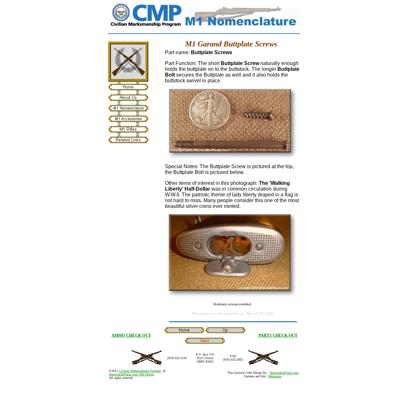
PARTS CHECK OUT (278, 335)
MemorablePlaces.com (284, 372)
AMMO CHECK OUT (131, 335)
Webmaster (275, 376)
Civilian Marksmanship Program (140, 371)
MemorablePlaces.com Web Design (131, 374)
